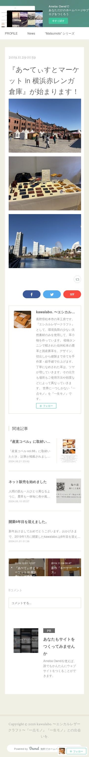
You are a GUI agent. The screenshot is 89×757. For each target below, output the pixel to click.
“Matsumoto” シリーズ (59, 33)
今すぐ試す (58, 20)
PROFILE (11, 33)
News (31, 33)
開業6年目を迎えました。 (29, 521)
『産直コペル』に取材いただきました (38, 441)
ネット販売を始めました (28, 481)
